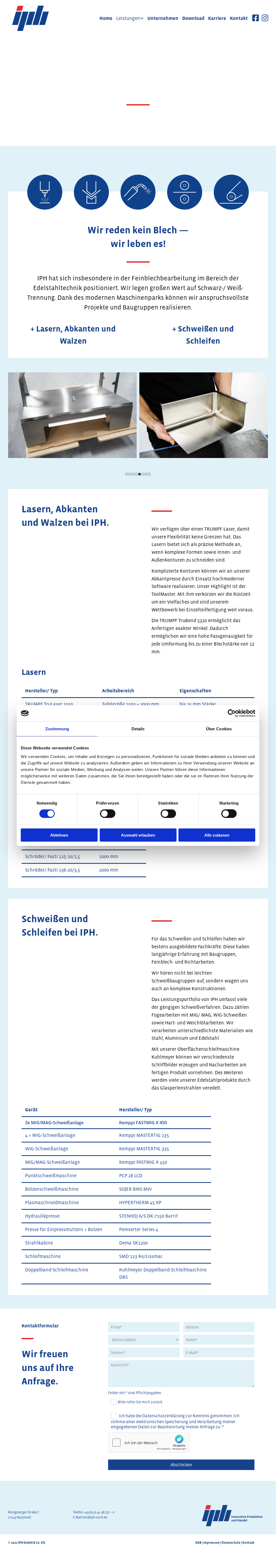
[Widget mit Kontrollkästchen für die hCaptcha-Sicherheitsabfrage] (148, 1442)
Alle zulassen (216, 835)
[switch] (107, 813)
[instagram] (265, 19)
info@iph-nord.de (94, 1517)
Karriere (217, 18)
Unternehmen (162, 18)
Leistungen (128, 18)
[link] (130, 18)
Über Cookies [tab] (219, 729)
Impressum (211, 1543)
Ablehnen (59, 835)
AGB (198, 1543)
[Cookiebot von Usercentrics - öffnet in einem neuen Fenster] (231, 713)
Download (193, 18)
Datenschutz (231, 1543)
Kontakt (239, 18)
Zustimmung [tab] (57, 729)
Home (105, 18)
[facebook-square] (256, 19)
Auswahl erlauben (138, 835)
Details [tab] (138, 729)
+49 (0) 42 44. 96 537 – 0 (99, 1512)
